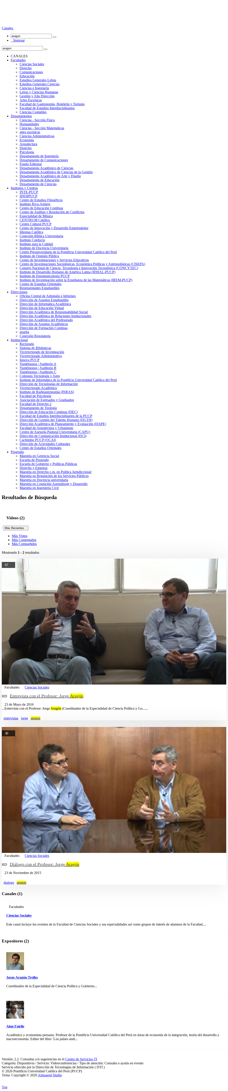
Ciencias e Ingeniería (34, 88)
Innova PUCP (29, 360)
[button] (8, 28)
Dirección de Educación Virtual (42, 308)
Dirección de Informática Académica (45, 304)
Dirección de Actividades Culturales (45, 444)
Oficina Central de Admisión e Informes (48, 296)
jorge (24, 718)
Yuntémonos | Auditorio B (38, 368)
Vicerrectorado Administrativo (41, 356)
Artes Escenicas (31, 100)
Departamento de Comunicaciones (44, 160)
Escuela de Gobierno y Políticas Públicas (48, 464)
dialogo (9, 882)
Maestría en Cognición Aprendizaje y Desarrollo (54, 484)
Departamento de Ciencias (38, 184)
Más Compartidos (24, 544)
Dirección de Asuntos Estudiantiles (44, 300)
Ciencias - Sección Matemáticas (42, 128)
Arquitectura (28, 144)
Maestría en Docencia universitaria (44, 480)
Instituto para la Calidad (36, 244)
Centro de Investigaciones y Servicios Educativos (54, 260)
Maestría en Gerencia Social (39, 456)
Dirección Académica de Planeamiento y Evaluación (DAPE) (63, 424)
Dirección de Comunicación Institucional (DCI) (53, 436)
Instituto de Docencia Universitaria (44, 248)
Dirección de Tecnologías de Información (49, 384)
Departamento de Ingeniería (39, 156)
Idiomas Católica (31, 232)
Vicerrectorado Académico (38, 388)
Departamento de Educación (39, 180)
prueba (24, 332)
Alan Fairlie (15, 1026)
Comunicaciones (31, 72)
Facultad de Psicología (35, 396)
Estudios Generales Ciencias (39, 84)
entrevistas (11, 718)
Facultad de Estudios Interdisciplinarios (47, 108)
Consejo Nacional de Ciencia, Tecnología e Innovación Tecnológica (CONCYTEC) (79, 268)
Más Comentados (24, 540)
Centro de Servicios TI (81, 1059)
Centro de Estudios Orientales (40, 284)
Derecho (26, 68)
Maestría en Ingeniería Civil (39, 488)
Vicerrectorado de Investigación (42, 352)
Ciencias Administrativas (37, 136)
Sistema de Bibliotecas (35, 348)
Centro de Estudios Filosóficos (41, 200)
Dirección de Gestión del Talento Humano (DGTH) (56, 420)
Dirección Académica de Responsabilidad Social (54, 312)
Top (4, 1087)
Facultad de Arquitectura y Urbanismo (46, 428)
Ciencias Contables (33, 112)
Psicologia (27, 152)
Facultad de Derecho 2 (35, 404)
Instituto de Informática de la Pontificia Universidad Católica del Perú (68, 380)
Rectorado (27, 344)
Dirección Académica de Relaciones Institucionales (55, 316)
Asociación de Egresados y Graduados (47, 400)
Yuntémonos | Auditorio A (38, 364)
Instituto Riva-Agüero (35, 204)
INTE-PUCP (29, 192)
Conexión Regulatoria (35, 336)
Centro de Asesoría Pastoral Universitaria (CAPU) (55, 432)
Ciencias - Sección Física (37, 120)
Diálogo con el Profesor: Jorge (44, 864)
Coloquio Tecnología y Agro (40, 376)
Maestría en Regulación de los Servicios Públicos (54, 476)
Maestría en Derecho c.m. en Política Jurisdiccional (55, 472)
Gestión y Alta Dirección (37, 96)
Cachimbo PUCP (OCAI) (38, 440)
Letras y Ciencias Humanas (39, 92)
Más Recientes (16, 528)
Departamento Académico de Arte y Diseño (50, 176)
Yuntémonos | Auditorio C (38, 372)
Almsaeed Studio (50, 1075)
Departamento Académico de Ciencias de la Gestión (56, 172)
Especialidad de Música (36, 216)
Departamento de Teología (38, 408)
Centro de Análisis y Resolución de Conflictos (52, 212)
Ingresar (18, 40)
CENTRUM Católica (35, 220)
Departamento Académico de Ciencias (46, 168)
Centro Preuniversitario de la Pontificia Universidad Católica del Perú (68, 252)
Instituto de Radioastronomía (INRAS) (47, 392)
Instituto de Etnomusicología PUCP (45, 276)
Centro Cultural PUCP (35, 224)
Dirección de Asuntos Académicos (44, 324)
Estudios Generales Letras (38, 80)
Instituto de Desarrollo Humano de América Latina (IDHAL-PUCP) (67, 272)
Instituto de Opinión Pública (39, 256)
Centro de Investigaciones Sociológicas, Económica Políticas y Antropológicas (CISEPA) (82, 264)
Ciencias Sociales (32, 64)
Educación (27, 76)
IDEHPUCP (28, 196)
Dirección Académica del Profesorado (46, 320)
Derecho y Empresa (33, 468)
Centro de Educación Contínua (41, 208)
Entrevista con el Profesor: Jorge (46, 695)
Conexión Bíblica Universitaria (41, 236)
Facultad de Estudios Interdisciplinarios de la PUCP (56, 416)
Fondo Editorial (31, 164)
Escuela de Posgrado (34, 460)
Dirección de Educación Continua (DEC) (49, 412)
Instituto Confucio (32, 240)
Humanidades (29, 124)
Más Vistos (19, 536)
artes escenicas (30, 132)
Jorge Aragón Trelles (22, 977)
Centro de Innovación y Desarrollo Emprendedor (54, 228)
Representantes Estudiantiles (39, 288)
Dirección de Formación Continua (43, 328)
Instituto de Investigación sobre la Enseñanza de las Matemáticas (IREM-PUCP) (76, 280)
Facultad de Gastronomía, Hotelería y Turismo (52, 104)
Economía (27, 140)
